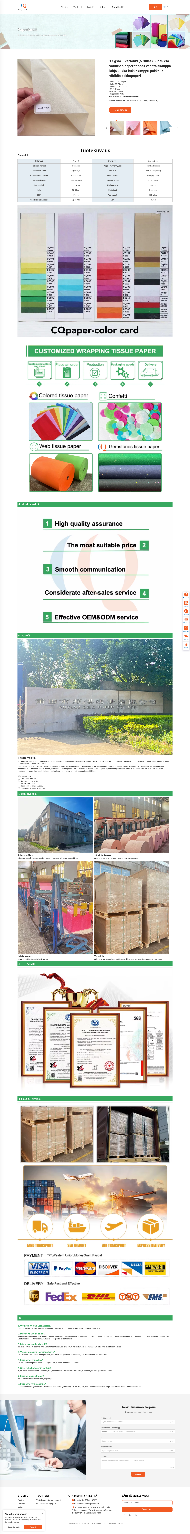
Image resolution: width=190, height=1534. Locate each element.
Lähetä (138, 1474)
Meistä (90, 7)
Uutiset (103, 7)
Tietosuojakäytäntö (114, 1523)
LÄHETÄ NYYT (147, 1509)
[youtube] (130, 1515)
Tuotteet (77, 7)
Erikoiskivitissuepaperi (46, 1504)
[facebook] (124, 1515)
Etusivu (64, 7)
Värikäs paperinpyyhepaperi (46, 35)
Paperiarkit (62, 35)
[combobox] (106, 1431)
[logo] (23, 7)
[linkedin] (136, 1515)
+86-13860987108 (89, 1500)
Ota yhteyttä (118, 7)
